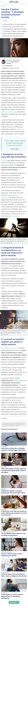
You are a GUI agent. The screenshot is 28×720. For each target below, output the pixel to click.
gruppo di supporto (14, 216)
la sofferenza (20, 129)
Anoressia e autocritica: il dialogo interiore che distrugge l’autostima (13, 449)
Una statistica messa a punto (9, 348)
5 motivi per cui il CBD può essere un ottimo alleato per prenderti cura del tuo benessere (14, 513)
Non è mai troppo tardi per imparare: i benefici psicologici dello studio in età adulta (14, 470)
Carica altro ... (14, 602)
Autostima (4, 446)
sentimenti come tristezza (8, 112)
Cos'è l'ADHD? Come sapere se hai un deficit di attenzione (13, 534)
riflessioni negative (19, 380)
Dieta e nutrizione (6, 552)
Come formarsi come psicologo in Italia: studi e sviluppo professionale (14, 575)
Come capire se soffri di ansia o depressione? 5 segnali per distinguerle (12, 596)
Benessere (3, 467)
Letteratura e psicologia (7, 531)
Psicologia (3, 5)
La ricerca (4, 160)
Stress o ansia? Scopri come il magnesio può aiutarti (11, 555)
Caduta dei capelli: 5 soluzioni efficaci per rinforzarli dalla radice (13, 492)
